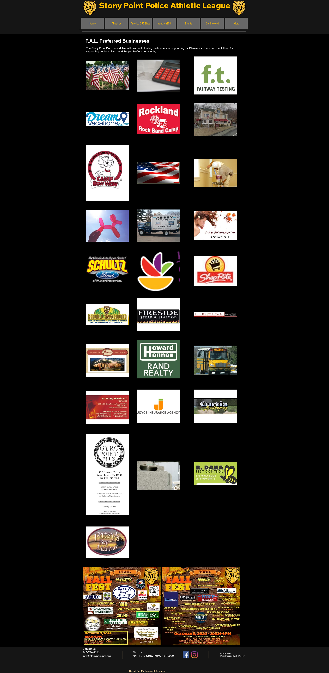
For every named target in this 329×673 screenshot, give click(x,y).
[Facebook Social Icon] (186, 654)
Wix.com (241, 656)
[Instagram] (194, 654)
